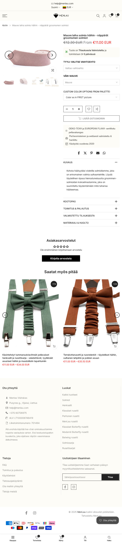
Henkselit (67, 405)
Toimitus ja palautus (12, 470)
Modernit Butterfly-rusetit (75, 432)
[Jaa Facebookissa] (78, 153)
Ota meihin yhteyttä (12, 486)
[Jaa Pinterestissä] (91, 153)
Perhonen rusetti (70, 416)
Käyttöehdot (8, 475)
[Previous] (9, 55)
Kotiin (5, 25)
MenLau (97, 515)
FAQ (4, 465)
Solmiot (66, 400)
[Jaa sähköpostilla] (97, 153)
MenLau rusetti (70, 421)
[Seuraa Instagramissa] (73, 487)
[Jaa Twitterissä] (85, 153)
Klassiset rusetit (70, 410)
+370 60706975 (18, 412)
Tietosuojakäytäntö (12, 481)
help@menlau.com (63, 3)
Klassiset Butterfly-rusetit (75, 426)
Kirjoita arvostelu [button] (61, 258)
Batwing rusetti (70, 437)
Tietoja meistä (9, 491)
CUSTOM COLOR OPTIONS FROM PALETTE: (86, 91)
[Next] (52, 55)
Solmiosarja (68, 442)
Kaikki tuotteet (69, 394)
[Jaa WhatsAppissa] (104, 153)
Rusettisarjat (68, 448)
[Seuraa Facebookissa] (65, 487)
